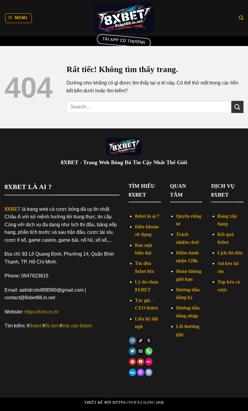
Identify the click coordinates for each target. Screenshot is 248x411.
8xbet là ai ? (147, 216)
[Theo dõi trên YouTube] (141, 362)
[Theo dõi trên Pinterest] (132, 362)
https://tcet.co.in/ (41, 311)
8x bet (51, 325)
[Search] (241, 18)
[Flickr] (148, 362)
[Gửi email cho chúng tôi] (141, 351)
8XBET (13, 209)
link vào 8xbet (77, 325)
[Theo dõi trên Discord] (148, 372)
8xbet (35, 325)
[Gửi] (237, 107)
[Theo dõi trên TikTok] (141, 340)
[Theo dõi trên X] (148, 340)
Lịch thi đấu (230, 252)
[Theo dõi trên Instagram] (132, 340)
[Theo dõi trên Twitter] (132, 351)
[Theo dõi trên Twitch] (141, 372)
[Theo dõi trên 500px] (132, 372)
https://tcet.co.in (132, 402)
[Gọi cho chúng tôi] (148, 351)
